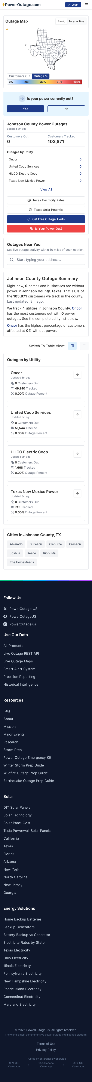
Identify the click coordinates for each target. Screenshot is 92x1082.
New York (11, 869)
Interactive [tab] (76, 21)
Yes (25, 109)
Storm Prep (12, 750)
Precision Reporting (19, 676)
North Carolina (15, 877)
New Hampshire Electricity (24, 981)
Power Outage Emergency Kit (27, 757)
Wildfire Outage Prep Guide (25, 773)
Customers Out (19, 76)
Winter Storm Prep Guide (23, 765)
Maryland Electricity (19, 1004)
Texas (8, 846)
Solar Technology (17, 815)
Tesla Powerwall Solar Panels (26, 830)
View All (46, 189)
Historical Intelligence (20, 684)
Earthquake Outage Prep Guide (28, 781)
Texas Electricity (16, 950)
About (8, 719)
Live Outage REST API (21, 653)
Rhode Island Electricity (22, 989)
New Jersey (12, 885)
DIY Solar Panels (16, 807)
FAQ (6, 711)
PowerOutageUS (22, 616)
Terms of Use (46, 1043)
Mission (9, 726)
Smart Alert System (19, 669)
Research (10, 742)
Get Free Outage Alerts (48, 219)
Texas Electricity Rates (49, 200)
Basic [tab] (61, 21)
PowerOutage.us (22, 624)
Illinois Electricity (17, 965)
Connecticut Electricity (21, 996)
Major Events (14, 734)
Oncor (77, 308)
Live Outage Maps (18, 661)
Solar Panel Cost (16, 823)
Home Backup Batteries (22, 919)
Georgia (9, 892)
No (66, 109)
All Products (13, 645)
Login (75, 4)
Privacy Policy (46, 1049)
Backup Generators (18, 927)
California (11, 838)
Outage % (41, 76)
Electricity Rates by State (24, 942)
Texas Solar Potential (48, 209)
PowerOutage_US (23, 608)
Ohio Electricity (15, 958)
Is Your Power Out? (48, 228)
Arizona (9, 861)
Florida (9, 854)
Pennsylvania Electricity (22, 973)
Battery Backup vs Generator (26, 935)
